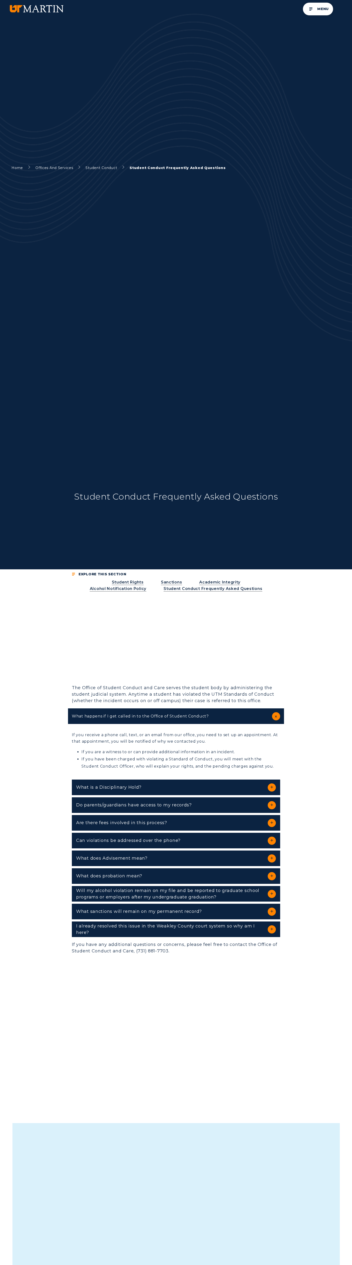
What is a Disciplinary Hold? (109, 787)
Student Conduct (101, 168)
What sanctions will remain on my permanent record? (139, 911)
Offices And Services (54, 168)
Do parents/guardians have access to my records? (134, 805)
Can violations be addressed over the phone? (128, 840)
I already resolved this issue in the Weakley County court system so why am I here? (165, 929)
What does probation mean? (109, 876)
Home (17, 168)
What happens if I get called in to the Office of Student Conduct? (140, 716)
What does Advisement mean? (112, 858)
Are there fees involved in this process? (121, 822)
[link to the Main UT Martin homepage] (36, 9)
